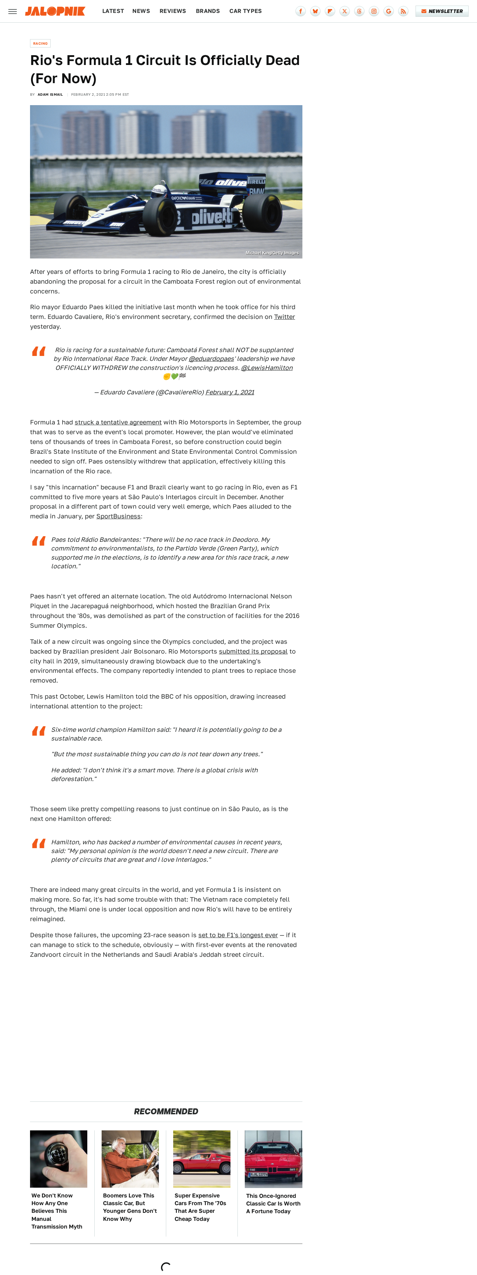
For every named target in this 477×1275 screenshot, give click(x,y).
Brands (208, 11)
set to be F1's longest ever (238, 935)
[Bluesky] (315, 11)
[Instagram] (374, 11)
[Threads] (359, 11)
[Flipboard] (330, 11)
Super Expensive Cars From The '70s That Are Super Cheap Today (200, 1207)
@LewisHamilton (267, 367)
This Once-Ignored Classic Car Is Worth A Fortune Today (273, 1204)
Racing (40, 43)
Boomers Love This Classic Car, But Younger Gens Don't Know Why (130, 1207)
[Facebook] (300, 11)
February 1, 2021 (229, 392)
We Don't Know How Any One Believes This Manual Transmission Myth (56, 1211)
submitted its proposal (253, 651)
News (141, 11)
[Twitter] (344, 11)
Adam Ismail (50, 94)
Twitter (284, 316)
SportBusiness (118, 516)
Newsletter (446, 11)
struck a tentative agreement (118, 422)
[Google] (388, 11)
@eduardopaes (211, 358)
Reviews (173, 11)
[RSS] (403, 11)
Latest (113, 11)
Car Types (245, 11)
